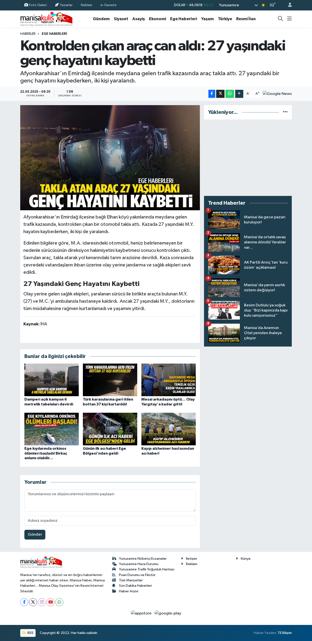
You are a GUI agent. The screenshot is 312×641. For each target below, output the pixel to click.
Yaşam (207, 19)
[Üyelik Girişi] (288, 5)
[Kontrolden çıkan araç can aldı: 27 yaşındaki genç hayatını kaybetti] (110, 157)
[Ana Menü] (289, 19)
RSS (30, 633)
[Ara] (280, 19)
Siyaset (121, 19)
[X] (33, 602)
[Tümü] (285, 112)
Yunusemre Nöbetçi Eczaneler (143, 558)
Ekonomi (157, 19)
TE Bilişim (285, 633)
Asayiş (138, 19)
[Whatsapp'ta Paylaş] (229, 94)
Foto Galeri (38, 5)
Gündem (101, 19)
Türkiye (225, 19)
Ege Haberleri (183, 19)
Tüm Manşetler (131, 580)
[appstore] (142, 613)
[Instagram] (42, 602)
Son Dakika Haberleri (135, 585)
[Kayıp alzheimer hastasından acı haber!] (168, 429)
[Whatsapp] (59, 602)
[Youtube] (51, 602)
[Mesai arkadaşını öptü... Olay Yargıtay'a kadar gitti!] (168, 380)
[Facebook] (24, 602)
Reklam (86, 5)
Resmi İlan (246, 19)
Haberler (28, 34)
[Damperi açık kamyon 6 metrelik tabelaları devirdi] (51, 380)
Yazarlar (66, 5)
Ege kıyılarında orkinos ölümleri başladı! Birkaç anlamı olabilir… (45, 453)
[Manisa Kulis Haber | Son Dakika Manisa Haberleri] (46, 19)
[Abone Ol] (277, 94)
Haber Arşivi (128, 591)
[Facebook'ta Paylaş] (211, 94)
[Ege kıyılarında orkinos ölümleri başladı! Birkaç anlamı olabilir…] (51, 429)
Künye (246, 558)
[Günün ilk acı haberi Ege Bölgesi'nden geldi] (110, 429)
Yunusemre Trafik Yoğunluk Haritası (146, 569)
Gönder (35, 534)
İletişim (191, 558)
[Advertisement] (248, 158)
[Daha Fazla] (239, 94)
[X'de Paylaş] (220, 94)
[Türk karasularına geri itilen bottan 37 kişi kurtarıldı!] (110, 380)
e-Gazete (108, 5)
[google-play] (168, 613)
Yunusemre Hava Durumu (138, 564)
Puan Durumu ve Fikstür (137, 575)
